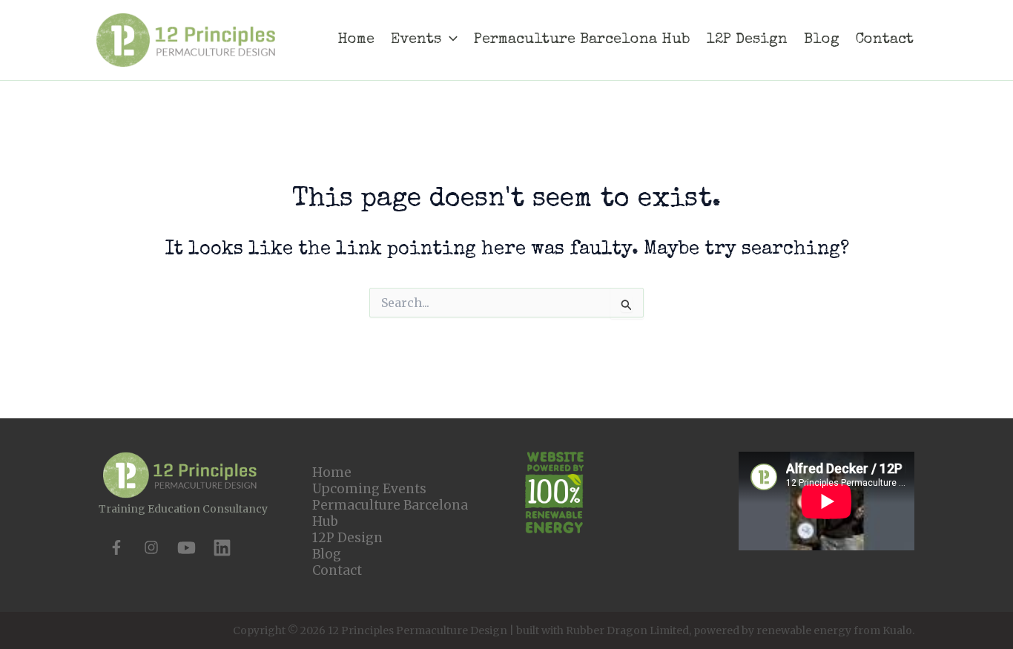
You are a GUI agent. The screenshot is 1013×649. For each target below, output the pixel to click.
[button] (449, 40)
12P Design (347, 538)
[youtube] (186, 548)
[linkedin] (222, 548)
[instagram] (151, 547)
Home (332, 472)
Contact (337, 570)
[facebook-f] (116, 547)
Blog (326, 554)
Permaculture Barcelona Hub (390, 513)
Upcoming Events (369, 489)
